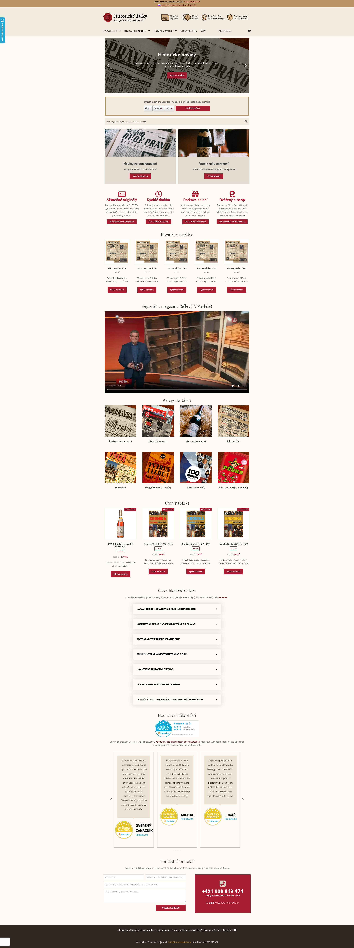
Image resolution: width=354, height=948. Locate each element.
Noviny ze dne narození (135, 30)
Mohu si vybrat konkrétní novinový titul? (162, 654)
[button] (108, 65)
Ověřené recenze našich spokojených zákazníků (177, 741)
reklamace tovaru (170, 930)
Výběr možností (117, 289)
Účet (203, 30)
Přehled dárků (110, 30)
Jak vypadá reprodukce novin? (155, 669)
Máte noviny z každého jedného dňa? (158, 639)
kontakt (232, 930)
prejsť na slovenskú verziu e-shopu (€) (178, 5)
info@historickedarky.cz (226, 903)
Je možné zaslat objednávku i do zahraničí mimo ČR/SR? (170, 699)
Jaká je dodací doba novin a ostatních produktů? (166, 609)
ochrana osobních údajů (191, 930)
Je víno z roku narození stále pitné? (158, 684)
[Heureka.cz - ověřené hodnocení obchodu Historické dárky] (177, 728)
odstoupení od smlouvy (149, 930)
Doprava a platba (189, 30)
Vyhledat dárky (193, 108)
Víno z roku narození (163, 30)
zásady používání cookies (215, 930)
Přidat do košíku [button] (120, 574)
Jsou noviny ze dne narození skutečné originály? (166, 624)
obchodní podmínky (127, 930)
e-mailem (223, 597)
